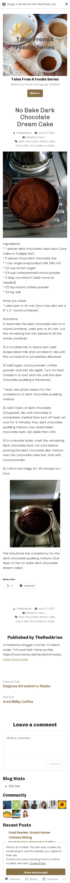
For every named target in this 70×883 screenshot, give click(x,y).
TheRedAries (24, 133)
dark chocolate (28, 141)
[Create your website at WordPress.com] (35, 4)
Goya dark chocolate (29, 145)
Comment (54, 763)
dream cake (47, 141)
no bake (49, 145)
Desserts (31, 137)
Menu (36, 93)
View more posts (15, 659)
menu (41, 137)
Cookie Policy (37, 863)
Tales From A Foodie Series (35, 79)
